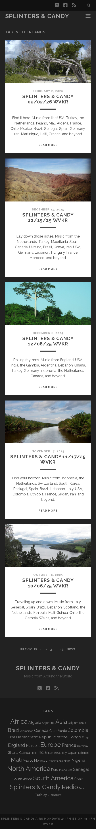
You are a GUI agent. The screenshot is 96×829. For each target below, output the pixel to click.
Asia (61, 721)
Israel (57, 752)
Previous (28, 649)
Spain (78, 779)
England (16, 745)
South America (53, 778)
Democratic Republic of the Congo (48, 737)
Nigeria (78, 760)
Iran (50, 752)
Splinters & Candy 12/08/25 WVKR (47, 341)
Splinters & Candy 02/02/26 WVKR (47, 99)
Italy (64, 752)
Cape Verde (58, 731)
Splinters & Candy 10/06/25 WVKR (47, 582)
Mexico (28, 760)
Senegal (81, 769)
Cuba (10, 737)
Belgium (73, 722)
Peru (54, 769)
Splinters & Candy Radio (44, 787)
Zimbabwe (54, 795)
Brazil (14, 730)
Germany (82, 746)
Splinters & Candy (37, 16)
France (69, 745)
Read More (48, 145)
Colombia (78, 730)
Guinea (24, 752)
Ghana (13, 752)
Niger (67, 760)
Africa (18, 721)
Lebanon (83, 752)
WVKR (48, 824)
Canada (41, 730)
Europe (50, 744)
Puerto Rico (65, 769)
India (42, 752)
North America (28, 768)
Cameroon (27, 731)
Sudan (82, 788)
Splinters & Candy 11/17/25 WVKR (48, 459)
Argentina (48, 722)
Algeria (34, 722)
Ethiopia (33, 745)
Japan (72, 753)
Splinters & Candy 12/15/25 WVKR (47, 217)
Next (71, 649)
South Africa (22, 779)
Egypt (86, 737)
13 (62, 649)
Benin (82, 723)
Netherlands (55, 760)
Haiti (34, 752)
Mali (16, 759)
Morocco (41, 760)
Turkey (41, 794)
